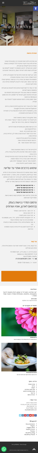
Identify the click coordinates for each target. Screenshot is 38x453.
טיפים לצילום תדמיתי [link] (31, 372)
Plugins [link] (33, 426)
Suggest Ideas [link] (31, 427)
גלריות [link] (33, 386)
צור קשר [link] (33, 393)
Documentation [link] (30, 424)
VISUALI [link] (17, 444)
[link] (35, 8)
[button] (4, 449)
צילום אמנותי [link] (33, 337)
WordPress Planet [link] (29, 434)
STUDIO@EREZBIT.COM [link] (23, 259)
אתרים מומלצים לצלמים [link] (29, 391)
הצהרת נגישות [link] (31, 395)
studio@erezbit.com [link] (31, 410)
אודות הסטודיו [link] (31, 384)
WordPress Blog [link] (30, 433)
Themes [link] (32, 431)
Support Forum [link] (30, 429)
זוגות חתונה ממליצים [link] (30, 389)
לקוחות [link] (33, 388)
